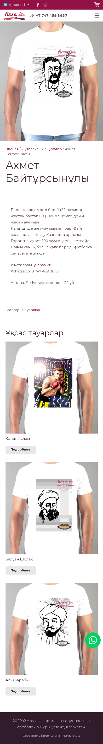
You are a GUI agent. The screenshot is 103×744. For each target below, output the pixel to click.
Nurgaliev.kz (71, 735)
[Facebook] (38, 5)
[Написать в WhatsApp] (93, 635)
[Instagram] (45, 5)
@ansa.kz (42, 265)
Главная (12, 149)
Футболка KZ (33, 149)
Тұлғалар (54, 149)
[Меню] (97, 16)
